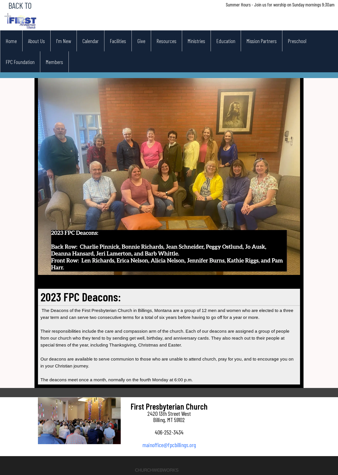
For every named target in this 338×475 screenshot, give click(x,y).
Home (11, 41)
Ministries (196, 41)
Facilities (118, 41)
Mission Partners (261, 41)
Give (141, 41)
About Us (36, 41)
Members (54, 61)
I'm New (63, 41)
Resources (166, 41)
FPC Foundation (20, 61)
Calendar (90, 41)
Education (225, 41)
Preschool (297, 41)
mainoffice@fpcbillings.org (169, 444)
